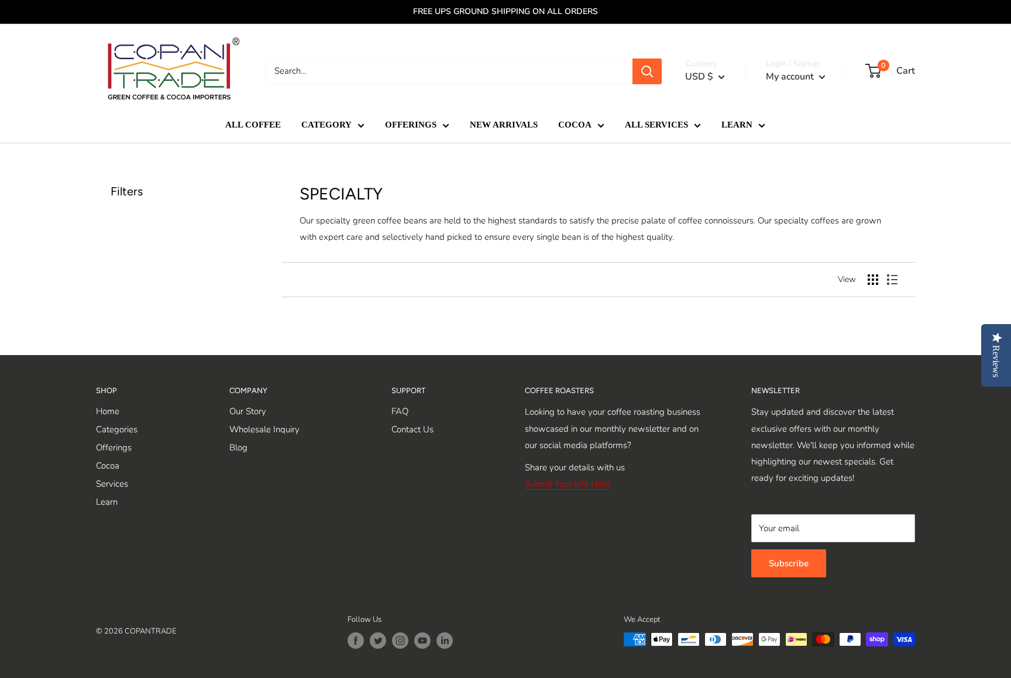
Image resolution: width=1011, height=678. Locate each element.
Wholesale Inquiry (264, 429)
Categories (116, 429)
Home (107, 411)
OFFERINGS (410, 124)
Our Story (247, 411)
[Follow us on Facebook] (356, 640)
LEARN (736, 124)
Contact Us (412, 429)
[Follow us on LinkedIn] (444, 640)
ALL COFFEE (253, 124)
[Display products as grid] (873, 279)
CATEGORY (326, 124)
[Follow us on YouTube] (422, 640)
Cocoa (107, 465)
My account (791, 76)
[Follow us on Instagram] (400, 640)
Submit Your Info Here (567, 484)
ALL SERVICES (656, 124)
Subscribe (789, 563)
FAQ (399, 411)
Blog (238, 447)
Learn (107, 502)
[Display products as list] (892, 279)
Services (112, 484)
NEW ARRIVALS (504, 124)
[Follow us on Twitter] (378, 640)
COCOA (575, 124)
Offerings (114, 447)
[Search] (647, 71)
